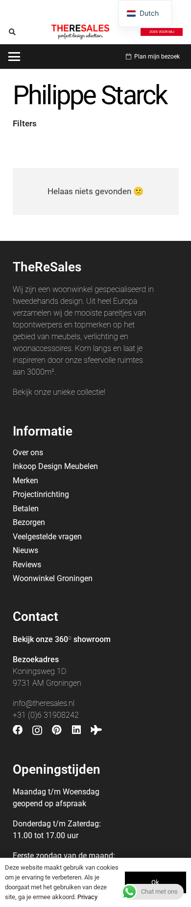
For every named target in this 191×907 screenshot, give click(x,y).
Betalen (26, 508)
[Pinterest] (57, 730)
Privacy (87, 897)
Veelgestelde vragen (47, 536)
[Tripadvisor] (96, 730)
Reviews (27, 564)
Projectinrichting (41, 494)
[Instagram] (37, 730)
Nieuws (25, 550)
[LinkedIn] (76, 730)
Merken (25, 480)
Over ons (28, 452)
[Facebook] (18, 730)
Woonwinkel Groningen (53, 578)
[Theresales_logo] (80, 32)
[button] (12, 32)
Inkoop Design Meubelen (55, 466)
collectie (90, 392)
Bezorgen (29, 522)
